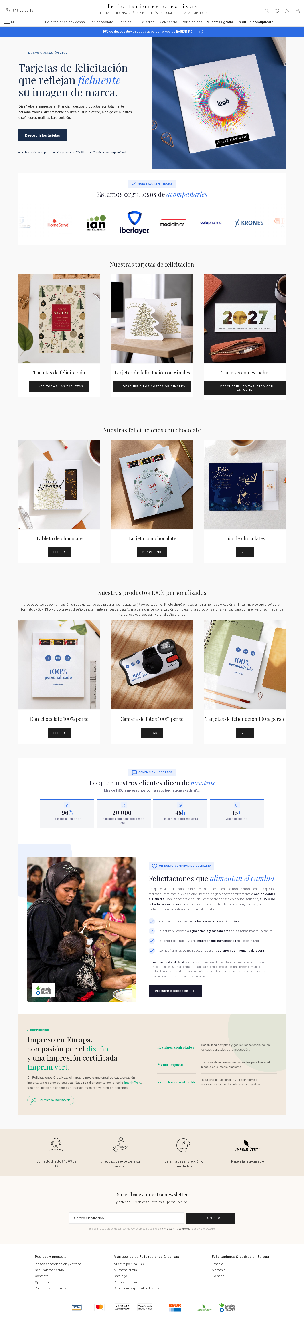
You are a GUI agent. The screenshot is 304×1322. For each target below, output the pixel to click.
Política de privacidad (129, 1282)
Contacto (42, 1276)
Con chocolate (101, 22)
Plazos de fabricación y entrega (58, 1264)
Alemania (218, 1270)
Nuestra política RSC (129, 1264)
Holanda (218, 1276)
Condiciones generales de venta (137, 1288)
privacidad (167, 1229)
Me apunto (211, 1218)
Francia (217, 1264)
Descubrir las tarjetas (42, 135)
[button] (201, 31)
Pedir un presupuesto (256, 22)
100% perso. (146, 22)
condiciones (185, 1229)
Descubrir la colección (171, 990)
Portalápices (192, 22)
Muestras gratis (220, 22)
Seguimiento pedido (49, 1270)
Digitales (124, 22)
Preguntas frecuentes (50, 1288)
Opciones (42, 1282)
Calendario (168, 22)
